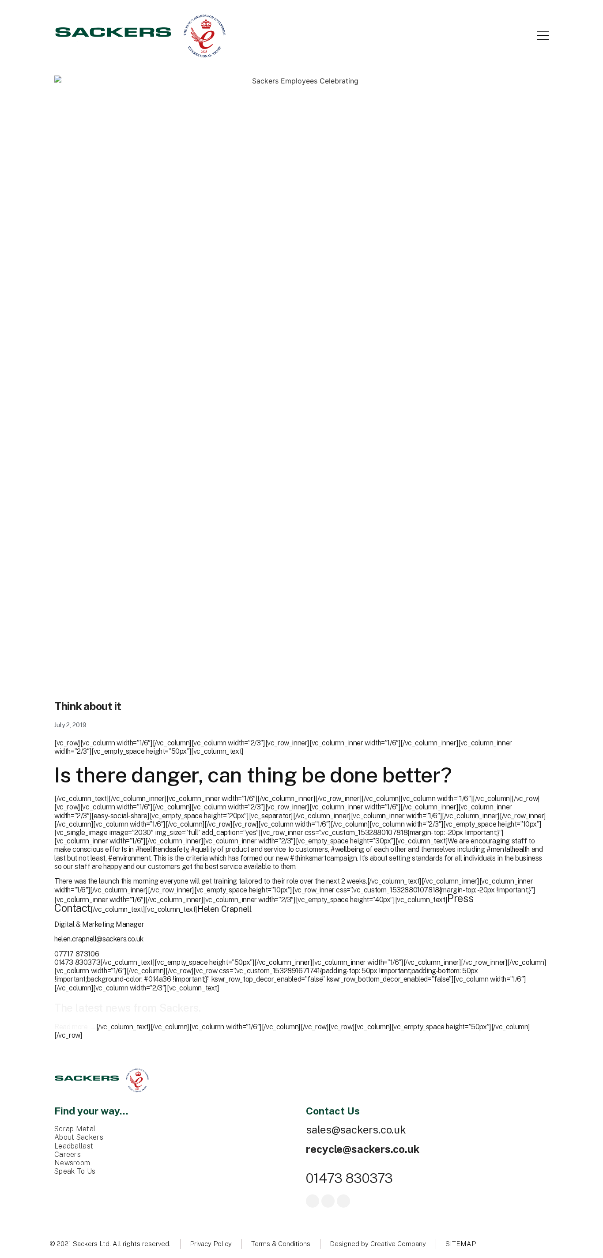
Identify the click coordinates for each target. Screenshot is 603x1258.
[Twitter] (328, 1201)
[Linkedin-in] (343, 1201)
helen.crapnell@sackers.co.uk (98, 939)
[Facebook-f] (312, 1201)
